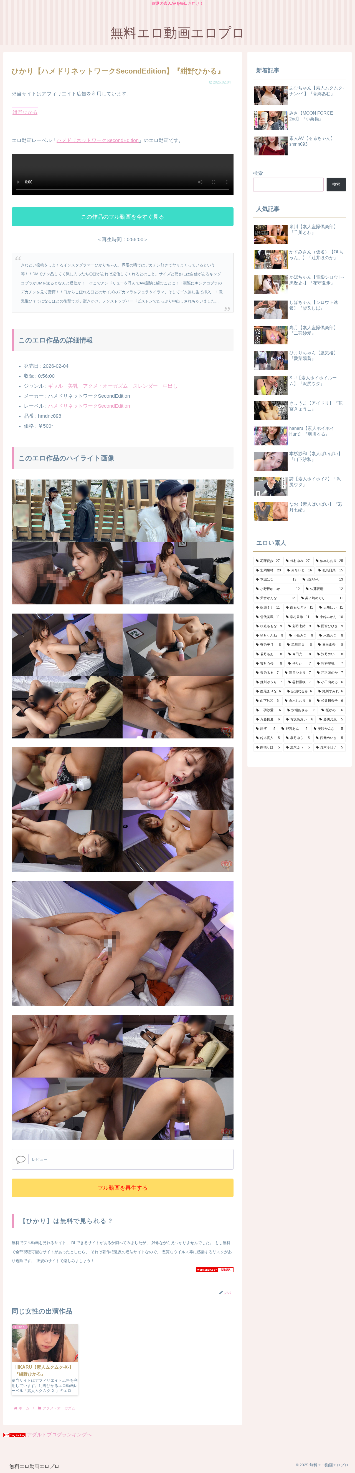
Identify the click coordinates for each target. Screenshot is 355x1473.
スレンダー (145, 386)
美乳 (73, 386)
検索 (258, 173)
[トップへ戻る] (346, 1464)
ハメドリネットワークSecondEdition (98, 140)
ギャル (55, 386)
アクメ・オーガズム (105, 386)
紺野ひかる (24, 112)
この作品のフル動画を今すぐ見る (122, 217)
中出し (170, 386)
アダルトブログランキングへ (59, 1434)
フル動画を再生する (123, 1188)
